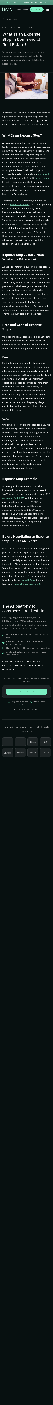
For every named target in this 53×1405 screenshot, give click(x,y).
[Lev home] (7, 9)
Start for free (36, 9)
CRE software (32, 661)
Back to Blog (11, 19)
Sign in (36, 709)
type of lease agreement (27, 583)
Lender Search (34, 665)
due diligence (29, 579)
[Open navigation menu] (48, 9)
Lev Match (6, 669)
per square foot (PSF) (13, 498)
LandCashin (44, 174)
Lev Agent (18, 665)
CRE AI (5, 665)
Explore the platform (11, 661)
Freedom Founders (19, 204)
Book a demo (22, 9)
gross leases (42, 178)
